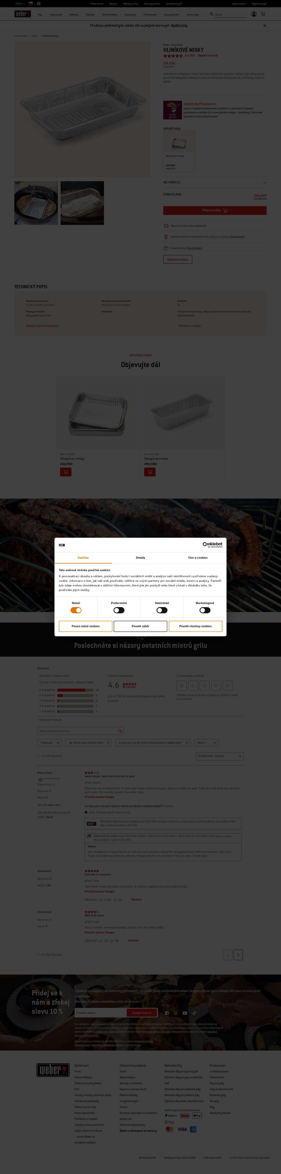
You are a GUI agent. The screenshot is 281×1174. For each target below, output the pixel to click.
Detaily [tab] (140, 557)
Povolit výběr (140, 626)
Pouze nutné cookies (86, 626)
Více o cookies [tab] (198, 557)
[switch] (119, 610)
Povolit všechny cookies (195, 626)
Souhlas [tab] (83, 557)
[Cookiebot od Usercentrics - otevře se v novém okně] (205, 545)
